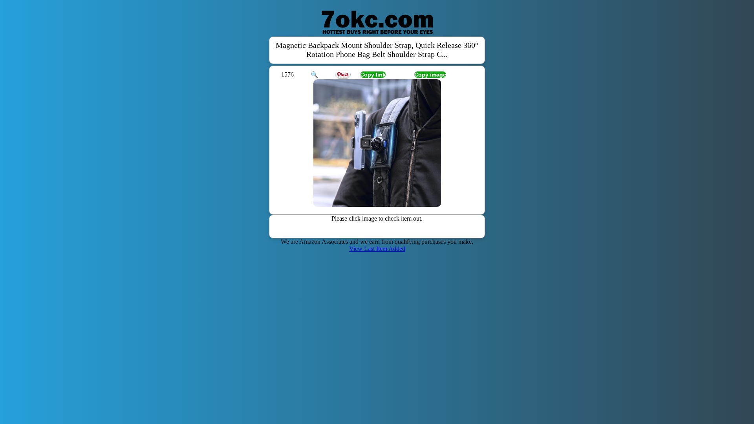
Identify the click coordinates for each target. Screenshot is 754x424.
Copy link (373, 74)
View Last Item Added (377, 248)
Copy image (430, 74)
